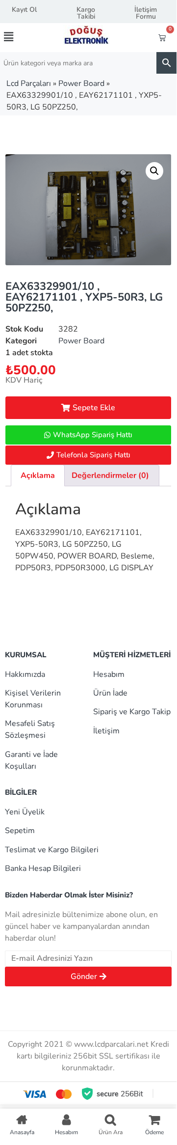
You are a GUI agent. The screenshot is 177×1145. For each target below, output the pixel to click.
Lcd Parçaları (28, 83)
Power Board (81, 83)
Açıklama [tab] (38, 475)
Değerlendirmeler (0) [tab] (110, 475)
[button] (16, 37)
